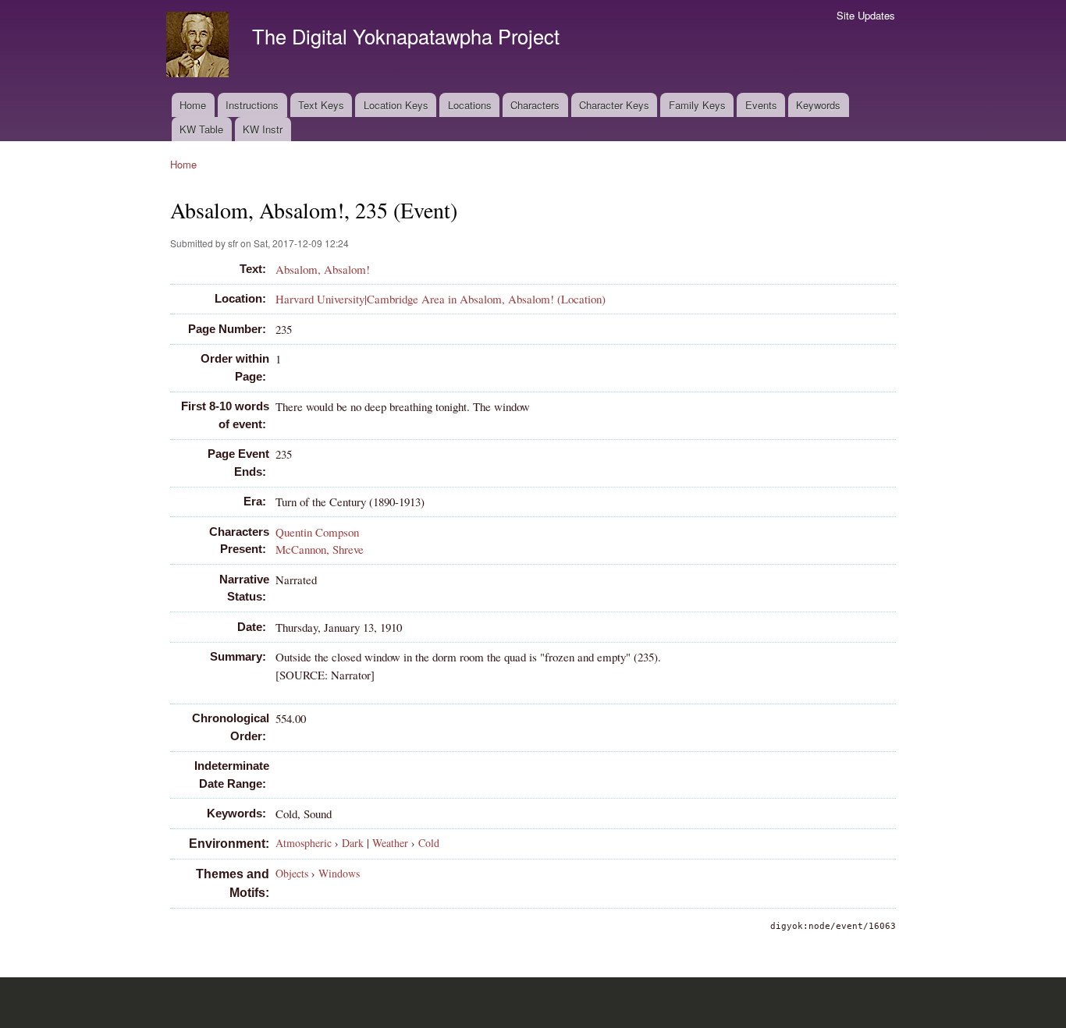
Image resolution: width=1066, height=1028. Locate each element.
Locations (470, 104)
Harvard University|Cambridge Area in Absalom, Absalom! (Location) (440, 299)
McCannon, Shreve (319, 549)
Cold (428, 842)
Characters (535, 104)
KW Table (201, 129)
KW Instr (262, 129)
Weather (390, 842)
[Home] (199, 46)
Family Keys (697, 104)
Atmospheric (303, 842)
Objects (291, 873)
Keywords (818, 104)
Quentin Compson (317, 532)
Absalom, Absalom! (322, 269)
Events (761, 104)
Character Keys (614, 104)
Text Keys (321, 104)
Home (192, 104)
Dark (353, 842)
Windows (339, 873)
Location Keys (396, 104)
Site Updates (866, 15)
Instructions (252, 104)
